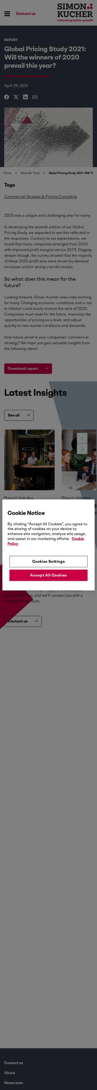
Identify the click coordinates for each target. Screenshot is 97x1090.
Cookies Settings (48, 561)
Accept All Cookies (48, 575)
